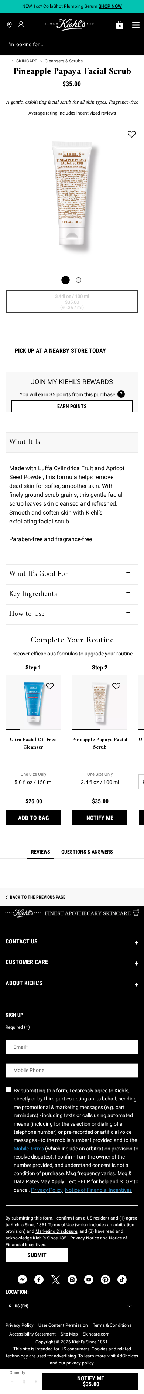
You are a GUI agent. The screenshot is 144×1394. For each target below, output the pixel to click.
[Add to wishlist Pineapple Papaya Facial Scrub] (131, 134)
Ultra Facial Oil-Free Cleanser (33, 743)
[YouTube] (88, 1279)
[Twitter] (55, 1279)
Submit (37, 1255)
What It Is (24, 442)
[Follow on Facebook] (39, 1279)
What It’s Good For (38, 574)
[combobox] (66, 44)
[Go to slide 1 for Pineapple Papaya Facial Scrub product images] (65, 280)
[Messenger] (22, 1279)
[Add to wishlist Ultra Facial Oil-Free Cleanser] (49, 686)
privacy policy (79, 1363)
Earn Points (72, 406)
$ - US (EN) (18, 1306)
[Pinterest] (105, 1279)
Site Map (69, 1334)
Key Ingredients (33, 594)
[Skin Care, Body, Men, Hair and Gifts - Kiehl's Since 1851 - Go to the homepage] (70, 25)
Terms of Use (61, 1224)
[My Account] (22, 24)
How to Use (27, 614)
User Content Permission (63, 1325)
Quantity (17, 1372)
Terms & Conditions (112, 1325)
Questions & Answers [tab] (87, 852)
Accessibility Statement (32, 1334)
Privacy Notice (84, 1238)
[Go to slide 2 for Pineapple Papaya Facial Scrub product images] (78, 280)
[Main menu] (135, 25)
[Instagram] (72, 1279)
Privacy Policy (20, 1325)
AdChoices (127, 1356)
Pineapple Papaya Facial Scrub (99, 743)
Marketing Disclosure (56, 1231)
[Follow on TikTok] (122, 1279)
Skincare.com (96, 1334)
